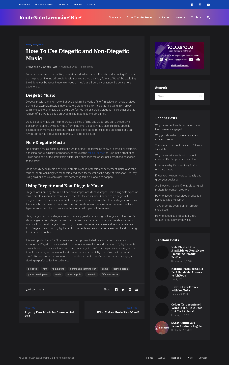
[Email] (136, 289)
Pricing (78, 5)
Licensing (24, 5)
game (105, 268)
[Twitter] (123, 289)
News (179, 17)
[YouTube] (208, 5)
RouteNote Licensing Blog (50, 17)
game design (120, 268)
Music (41, 44)
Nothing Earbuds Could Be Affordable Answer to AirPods (187, 272)
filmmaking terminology (83, 268)
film (45, 268)
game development (38, 274)
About (161, 357)
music (58, 274)
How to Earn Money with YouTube (184, 288)
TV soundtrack (109, 274)
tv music (91, 274)
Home (149, 357)
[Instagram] (200, 5)
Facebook (175, 357)
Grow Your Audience (139, 17)
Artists (63, 5)
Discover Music (44, 5)
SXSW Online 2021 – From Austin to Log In (186, 324)
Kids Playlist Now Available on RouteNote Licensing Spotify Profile (187, 252)
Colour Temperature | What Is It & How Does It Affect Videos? (186, 308)
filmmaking (58, 268)
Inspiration (163, 17)
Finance (113, 17)
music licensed (96, 153)
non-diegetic (74, 274)
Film (35, 44)
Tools (194, 17)
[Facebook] (192, 5)
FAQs (28, 44)
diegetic (32, 268)
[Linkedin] (129, 289)
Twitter (189, 357)
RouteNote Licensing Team (43, 66)
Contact (93, 5)
